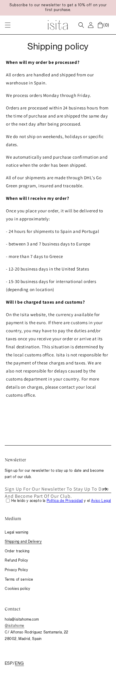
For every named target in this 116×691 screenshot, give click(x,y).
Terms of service (19, 579)
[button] (7, 25)
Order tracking (17, 551)
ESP (8, 663)
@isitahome (14, 626)
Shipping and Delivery (23, 541)
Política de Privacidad (65, 501)
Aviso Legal (101, 501)
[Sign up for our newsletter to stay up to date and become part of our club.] (104, 489)
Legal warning (17, 532)
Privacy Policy (16, 570)
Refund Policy (16, 560)
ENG (19, 663)
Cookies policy (17, 589)
